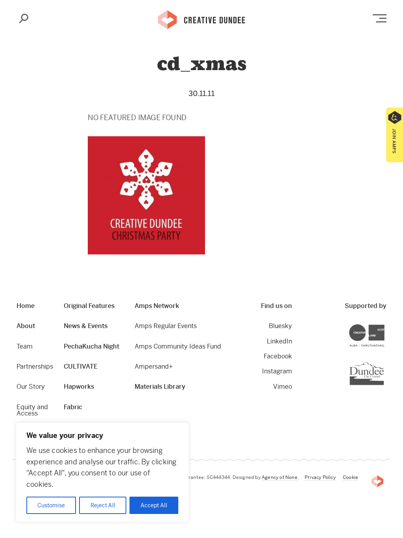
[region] (102, 472)
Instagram (277, 371)
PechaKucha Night (91, 346)
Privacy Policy (320, 477)
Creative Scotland (384, 325)
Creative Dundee (201, 19)
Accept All (153, 505)
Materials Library (160, 386)
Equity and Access (32, 410)
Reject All (103, 505)
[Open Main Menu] (379, 18)
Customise (51, 505)
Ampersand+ (154, 366)
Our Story (31, 386)
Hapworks (79, 386)
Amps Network (157, 306)
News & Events (85, 326)
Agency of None (280, 477)
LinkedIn (279, 341)
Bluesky (280, 326)
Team (25, 346)
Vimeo (282, 386)
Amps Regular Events (166, 326)
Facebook (278, 356)
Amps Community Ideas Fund (178, 346)
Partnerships (35, 366)
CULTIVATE (81, 366)
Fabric (73, 407)
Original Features (89, 306)
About (26, 326)
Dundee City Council (383, 362)
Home (26, 306)
